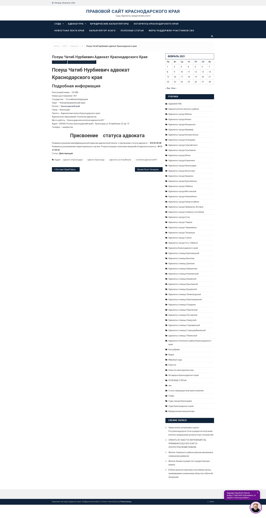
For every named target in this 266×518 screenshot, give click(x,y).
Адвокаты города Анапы (179, 119)
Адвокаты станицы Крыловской (183, 284)
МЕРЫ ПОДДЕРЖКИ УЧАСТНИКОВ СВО (171, 30)
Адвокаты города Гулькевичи (182, 150)
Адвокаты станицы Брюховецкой (183, 253)
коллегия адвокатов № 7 (146, 160)
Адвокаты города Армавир (180, 129)
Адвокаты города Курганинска (182, 181)
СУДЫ (57, 24)
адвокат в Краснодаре (73, 160)
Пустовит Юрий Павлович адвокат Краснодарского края (68, 169)
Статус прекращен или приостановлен (186, 391)
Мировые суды (175, 360)
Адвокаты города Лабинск (180, 186)
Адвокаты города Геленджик (181, 140)
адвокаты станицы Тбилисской (182, 336)
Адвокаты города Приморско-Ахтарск (185, 207)
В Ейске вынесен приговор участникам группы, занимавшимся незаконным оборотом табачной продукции (190, 473)
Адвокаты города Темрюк (180, 222)
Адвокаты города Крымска (180, 176)
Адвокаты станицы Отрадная (182, 305)
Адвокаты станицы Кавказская (182, 269)
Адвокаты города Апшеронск (181, 124)
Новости (172, 365)
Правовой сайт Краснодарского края (133, 11)
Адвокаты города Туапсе (180, 238)
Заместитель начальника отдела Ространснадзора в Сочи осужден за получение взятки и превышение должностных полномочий (190, 431)
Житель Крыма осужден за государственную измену (189, 463)
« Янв (167, 88)
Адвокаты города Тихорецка (181, 233)
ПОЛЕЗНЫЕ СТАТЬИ (132, 30)
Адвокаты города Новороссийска (183, 202)
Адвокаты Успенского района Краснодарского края (189, 342)
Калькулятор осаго (102, 30)
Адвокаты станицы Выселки (181, 258)
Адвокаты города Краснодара (81, 62)
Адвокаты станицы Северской (182, 320)
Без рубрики (174, 349)
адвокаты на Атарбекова (120, 160)
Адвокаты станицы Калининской (183, 274)
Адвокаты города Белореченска (183, 135)
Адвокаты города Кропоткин (181, 171)
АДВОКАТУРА (76, 24)
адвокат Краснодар (95, 160)
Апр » (173, 88)
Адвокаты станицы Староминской (184, 325)
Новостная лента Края (69, 30)
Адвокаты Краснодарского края (183, 248)
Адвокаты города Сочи (179, 217)
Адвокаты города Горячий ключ (183, 145)
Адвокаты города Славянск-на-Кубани (186, 212)
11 (189, 72)
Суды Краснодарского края (181, 406)
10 (182, 72)
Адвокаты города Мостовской (182, 191)
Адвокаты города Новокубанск (182, 196)
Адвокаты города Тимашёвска (182, 227)
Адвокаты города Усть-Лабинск (183, 243)
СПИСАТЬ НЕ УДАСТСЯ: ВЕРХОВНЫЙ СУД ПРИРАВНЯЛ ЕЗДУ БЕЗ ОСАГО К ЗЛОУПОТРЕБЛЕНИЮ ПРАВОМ (187, 443)
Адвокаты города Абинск (180, 114)
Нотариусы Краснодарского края (156, 24)
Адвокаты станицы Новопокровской (185, 299)
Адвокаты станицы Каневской (182, 279)
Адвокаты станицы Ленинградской (184, 294)
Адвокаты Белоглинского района (183, 109)
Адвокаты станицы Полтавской (182, 315)
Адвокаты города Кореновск (181, 160)
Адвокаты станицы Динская (181, 263)
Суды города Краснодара (180, 401)
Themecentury (125, 502)
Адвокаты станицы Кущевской (182, 289)
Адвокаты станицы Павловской (182, 310)
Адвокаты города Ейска (179, 155)
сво (170, 385)
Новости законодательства (181, 370)
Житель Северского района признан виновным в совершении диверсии (190, 454)
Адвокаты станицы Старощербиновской (187, 330)
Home (211, 502)
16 (175, 77)
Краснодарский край (70, 106)
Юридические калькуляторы (109, 24)
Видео (171, 355)
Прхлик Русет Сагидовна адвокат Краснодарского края (150, 169)
